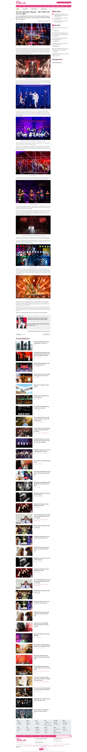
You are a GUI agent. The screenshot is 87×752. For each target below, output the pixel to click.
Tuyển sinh (46, 721)
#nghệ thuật (39, 637)
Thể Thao (19, 729)
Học (32, 6)
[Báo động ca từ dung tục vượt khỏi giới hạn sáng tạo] (24, 497)
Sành (62, 6)
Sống (24, 6)
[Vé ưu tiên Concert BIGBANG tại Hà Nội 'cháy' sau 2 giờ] (24, 410)
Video (57, 6)
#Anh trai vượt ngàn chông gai (43, 681)
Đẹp (48, 6)
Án (17, 731)
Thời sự (18, 730)
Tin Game (64, 729)
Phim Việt (55, 721)
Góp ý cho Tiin (47, 334)
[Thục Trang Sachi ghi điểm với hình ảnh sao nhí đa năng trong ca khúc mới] (24, 475)
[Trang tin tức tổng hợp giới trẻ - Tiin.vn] (21, 2)
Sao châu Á (19, 723)
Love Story (37, 723)
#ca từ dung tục (40, 496)
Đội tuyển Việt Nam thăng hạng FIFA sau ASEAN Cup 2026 (60, 54)
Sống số (55, 730)
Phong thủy (38, 732)
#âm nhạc (38, 528)
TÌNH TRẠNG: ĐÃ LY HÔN (57, 62)
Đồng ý (41, 749)
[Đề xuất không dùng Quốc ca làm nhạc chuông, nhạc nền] (24, 367)
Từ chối (45, 749)
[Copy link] (24, 334)
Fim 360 (39, 6)
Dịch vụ (55, 731)
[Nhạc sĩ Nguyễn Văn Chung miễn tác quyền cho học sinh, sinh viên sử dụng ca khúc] (24, 421)
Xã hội (46, 731)
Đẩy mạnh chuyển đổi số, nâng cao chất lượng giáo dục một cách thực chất (60, 49)
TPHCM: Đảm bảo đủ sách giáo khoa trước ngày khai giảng (59, 39)
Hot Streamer (65, 730)
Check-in (27, 724)
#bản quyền (39, 691)
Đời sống (46, 729)
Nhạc (44, 6)
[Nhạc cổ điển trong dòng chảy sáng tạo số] (24, 464)
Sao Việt (18, 721)
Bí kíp (45, 724)
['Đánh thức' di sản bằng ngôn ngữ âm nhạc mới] (24, 529)
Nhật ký (37, 721)
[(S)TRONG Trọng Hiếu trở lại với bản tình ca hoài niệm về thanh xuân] (24, 551)
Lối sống (27, 721)
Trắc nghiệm (38, 730)
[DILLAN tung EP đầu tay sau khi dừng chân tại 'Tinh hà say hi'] (24, 345)
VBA (27, 725)
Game (66, 6)
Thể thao (46, 732)
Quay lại (19, 334)
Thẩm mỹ (28, 730)
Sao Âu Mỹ (19, 724)
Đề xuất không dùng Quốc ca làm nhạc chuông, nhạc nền (61, 19)
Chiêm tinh (37, 729)
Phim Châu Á (56, 724)
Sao (20, 6)
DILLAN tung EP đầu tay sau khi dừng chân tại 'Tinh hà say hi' (61, 21)
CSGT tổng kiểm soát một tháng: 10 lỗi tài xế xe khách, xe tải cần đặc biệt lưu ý (60, 33)
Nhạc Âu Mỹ (43, 9)
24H (35, 6)
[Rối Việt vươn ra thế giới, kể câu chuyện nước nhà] (24, 399)
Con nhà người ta (47, 723)
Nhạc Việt (25, 9)
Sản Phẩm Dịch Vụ (57, 729)
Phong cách (28, 723)
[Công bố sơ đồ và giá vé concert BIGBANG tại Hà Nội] (24, 508)
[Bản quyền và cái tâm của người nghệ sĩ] (24, 389)
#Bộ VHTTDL (39, 366)
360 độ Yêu (37, 724)
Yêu (28, 6)
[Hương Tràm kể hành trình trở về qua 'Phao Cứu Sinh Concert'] (24, 540)
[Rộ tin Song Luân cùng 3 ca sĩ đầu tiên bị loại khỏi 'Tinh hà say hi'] (24, 378)
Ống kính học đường (48, 725)
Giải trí (46, 730)
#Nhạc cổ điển (39, 463)
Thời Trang (28, 729)
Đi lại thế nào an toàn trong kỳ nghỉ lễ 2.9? (59, 28)
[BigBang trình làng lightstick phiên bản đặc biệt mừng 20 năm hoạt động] (24, 486)
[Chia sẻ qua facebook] (22, 334)
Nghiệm (52, 6)
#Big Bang (38, 409)
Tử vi (36, 731)
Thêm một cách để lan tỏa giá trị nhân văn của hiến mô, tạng (59, 44)
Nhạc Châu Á (34, 9)
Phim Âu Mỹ (56, 723)
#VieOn (38, 377)
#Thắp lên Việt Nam (40, 647)
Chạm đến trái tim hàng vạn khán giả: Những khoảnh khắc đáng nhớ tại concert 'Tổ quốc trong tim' (61, 15)
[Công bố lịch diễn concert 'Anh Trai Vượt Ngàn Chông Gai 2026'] (24, 454)
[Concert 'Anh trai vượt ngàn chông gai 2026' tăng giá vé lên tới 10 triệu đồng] (24, 432)
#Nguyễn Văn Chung (40, 422)
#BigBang (38, 487)
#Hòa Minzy (39, 357)
